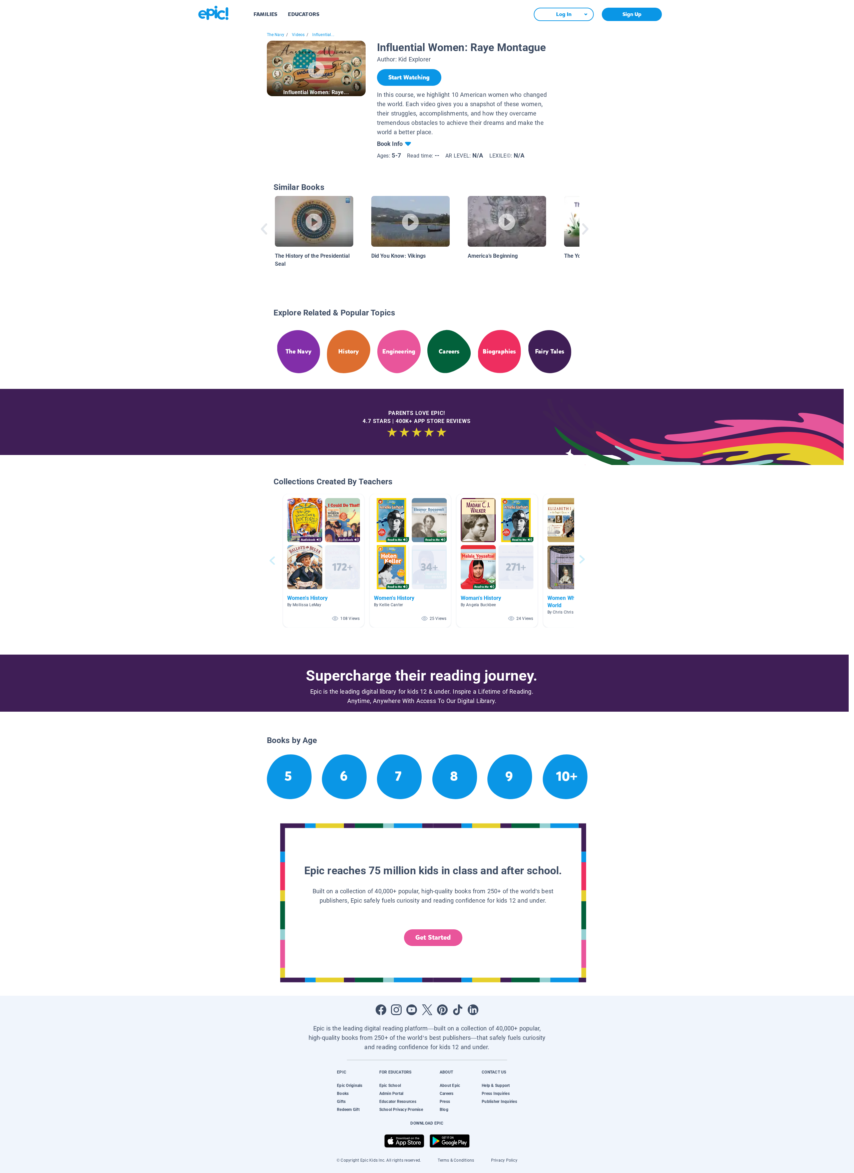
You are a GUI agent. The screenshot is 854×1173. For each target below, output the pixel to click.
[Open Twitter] (427, 1009)
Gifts (341, 1101)
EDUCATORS (303, 14)
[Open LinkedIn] (473, 1009)
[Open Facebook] (381, 1009)
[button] (323, 561)
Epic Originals (349, 1085)
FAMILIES (265, 14)
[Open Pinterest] (442, 1009)
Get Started (433, 937)
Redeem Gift (348, 1109)
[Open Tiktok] (457, 1009)
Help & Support (496, 1085)
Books (343, 1093)
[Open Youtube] (411, 1009)
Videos (298, 34)
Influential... (323, 34)
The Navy (275, 34)
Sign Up (632, 14)
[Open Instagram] (396, 1009)
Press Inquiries (496, 1093)
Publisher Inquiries (499, 1101)
